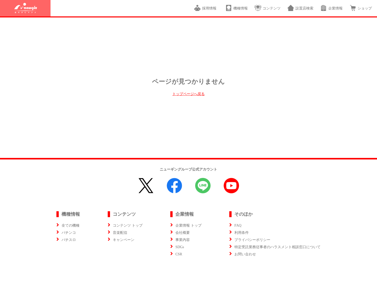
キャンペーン (123, 240)
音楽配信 (120, 233)
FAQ (237, 225)
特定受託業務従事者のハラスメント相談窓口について (277, 247)
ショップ (365, 8)
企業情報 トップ (188, 225)
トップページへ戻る (188, 94)
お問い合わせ (245, 254)
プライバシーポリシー (252, 240)
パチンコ (69, 233)
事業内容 (182, 240)
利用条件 (241, 233)
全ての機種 (71, 225)
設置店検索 (304, 8)
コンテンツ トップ (128, 225)
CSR (178, 254)
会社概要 (182, 233)
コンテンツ (272, 8)
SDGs (179, 247)
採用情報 (210, 8)
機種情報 (240, 8)
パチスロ (69, 240)
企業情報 (335, 8)
